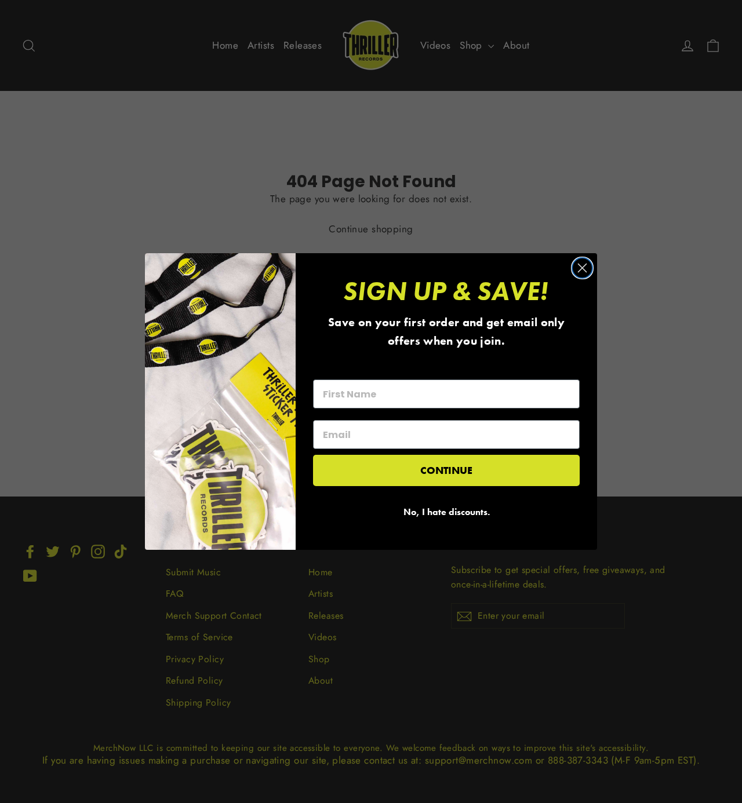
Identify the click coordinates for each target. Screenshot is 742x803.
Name (327, 368)
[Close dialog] (582, 268)
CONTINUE (446, 470)
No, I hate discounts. (446, 512)
